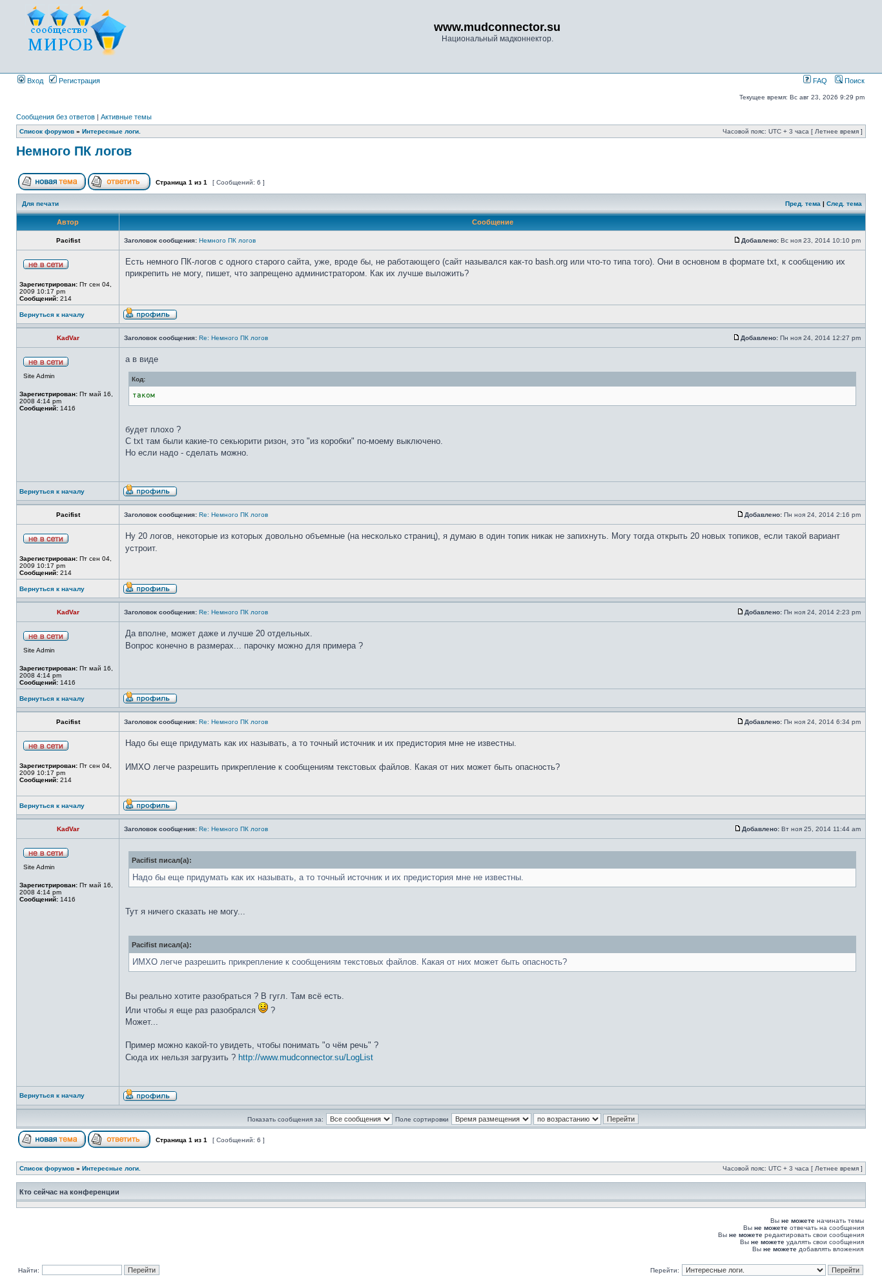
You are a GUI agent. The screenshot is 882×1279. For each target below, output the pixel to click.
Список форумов (46, 131)
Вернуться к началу (52, 314)
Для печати (40, 203)
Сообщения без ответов (55, 117)
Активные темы (126, 117)
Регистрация (78, 81)
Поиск (854, 81)
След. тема (844, 203)
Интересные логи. (111, 131)
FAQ (819, 81)
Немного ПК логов (74, 151)
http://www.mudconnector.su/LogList (305, 1057)
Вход (34, 81)
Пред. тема (803, 203)
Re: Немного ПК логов (233, 337)
